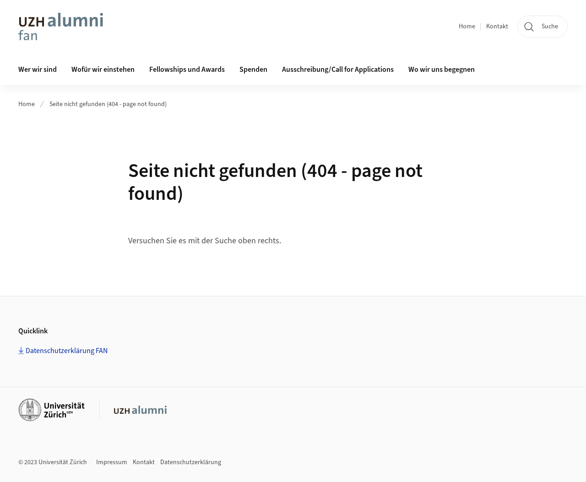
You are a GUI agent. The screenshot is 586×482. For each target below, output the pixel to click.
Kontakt (497, 26)
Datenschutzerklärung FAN (67, 351)
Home (467, 26)
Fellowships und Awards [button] (187, 69)
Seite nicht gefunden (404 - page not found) (108, 104)
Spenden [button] (253, 69)
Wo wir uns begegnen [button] (441, 69)
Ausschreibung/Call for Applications (338, 69)
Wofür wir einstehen (103, 69)
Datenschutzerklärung (190, 462)
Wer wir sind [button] (37, 69)
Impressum (111, 462)
